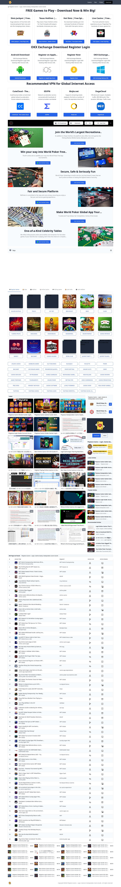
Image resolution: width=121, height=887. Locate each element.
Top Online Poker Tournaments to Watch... (30, 675)
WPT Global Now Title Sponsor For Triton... (30, 623)
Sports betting (69, 369)
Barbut (16, 356)
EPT (20, 667)
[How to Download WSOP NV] (90, 533)
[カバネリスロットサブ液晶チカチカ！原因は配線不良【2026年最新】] (90, 539)
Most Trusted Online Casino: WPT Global (30, 764)
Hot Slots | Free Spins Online (74, 18)
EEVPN (47, 91)
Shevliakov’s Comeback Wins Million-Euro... (30, 801)
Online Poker (99, 545)
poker (20, 601)
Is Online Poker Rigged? (25, 590)
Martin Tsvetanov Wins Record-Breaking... (30, 604)
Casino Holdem (51, 356)
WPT (20, 817)
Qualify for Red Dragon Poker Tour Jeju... (30, 656)
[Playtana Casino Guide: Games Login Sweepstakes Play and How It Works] (90, 463)
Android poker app (24, 840)
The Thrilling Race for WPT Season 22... (29, 567)
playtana (16, 391)
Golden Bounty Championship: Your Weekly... (31, 693)
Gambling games (34, 364)
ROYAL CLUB (69, 356)
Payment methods (33, 385)
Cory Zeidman (22, 582)
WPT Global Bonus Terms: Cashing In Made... (31, 806)
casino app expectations (25, 672)
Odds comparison (87, 380)
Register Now (74, 54)
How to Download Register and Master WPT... (31, 660)
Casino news (87, 385)
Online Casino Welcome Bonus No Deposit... (31, 595)
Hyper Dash (22, 775)
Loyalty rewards (69, 385)
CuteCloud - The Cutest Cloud (20, 91)
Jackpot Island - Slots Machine (106, 356)
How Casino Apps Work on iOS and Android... (31, 811)
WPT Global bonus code (25, 639)
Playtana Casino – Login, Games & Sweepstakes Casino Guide (84, 883)
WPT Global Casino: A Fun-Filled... (28, 759)
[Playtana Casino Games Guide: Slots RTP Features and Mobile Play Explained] (90, 480)
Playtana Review (111, 486)
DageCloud (100, 91)
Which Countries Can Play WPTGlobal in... (30, 820)
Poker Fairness (106, 545)
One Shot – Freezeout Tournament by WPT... (31, 768)
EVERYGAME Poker (24, 751)
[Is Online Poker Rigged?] (90, 544)
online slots (22, 611)
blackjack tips (22, 629)
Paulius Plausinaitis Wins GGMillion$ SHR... (30, 599)
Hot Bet (51, 311)
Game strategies (16, 380)
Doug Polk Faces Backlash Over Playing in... (30, 698)
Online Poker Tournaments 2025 (103, 551)
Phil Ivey (21, 648)
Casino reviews (105, 374)
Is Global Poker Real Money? (26, 731)
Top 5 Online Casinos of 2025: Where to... (30, 585)
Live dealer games (33, 369)
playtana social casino (88, 391)
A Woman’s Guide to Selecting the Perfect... (31, 707)
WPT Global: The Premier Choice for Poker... (30, 679)
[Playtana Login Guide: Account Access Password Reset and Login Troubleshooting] (90, 468)
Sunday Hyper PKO (24, 742)
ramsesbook (52, 334)
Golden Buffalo (16, 311)
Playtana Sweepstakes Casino (102, 475)
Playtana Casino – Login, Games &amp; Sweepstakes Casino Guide (27, 6)
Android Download (20, 54)
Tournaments (33, 380)
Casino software (51, 385)
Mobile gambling (51, 374)
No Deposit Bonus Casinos (26, 784)
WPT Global (22, 573)
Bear (87, 311)
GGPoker (21, 704)
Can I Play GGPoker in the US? (27, 703)
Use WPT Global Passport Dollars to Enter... (30, 712)
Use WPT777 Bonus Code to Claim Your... (30, 637)
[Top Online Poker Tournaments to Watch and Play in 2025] (90, 550)
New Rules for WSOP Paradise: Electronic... (30, 717)
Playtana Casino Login (108, 469)
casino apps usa (23, 812)
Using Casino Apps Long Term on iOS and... (31, 670)
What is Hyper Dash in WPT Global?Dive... (30, 773)
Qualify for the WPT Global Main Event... (30, 792)
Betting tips (69, 380)
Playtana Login (98, 469)
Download (108, 2)
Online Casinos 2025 (24, 587)
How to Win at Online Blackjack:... (28, 628)
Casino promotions (105, 380)
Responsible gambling (70, 374)
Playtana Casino (104, 464)
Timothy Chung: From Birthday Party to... (30, 829)
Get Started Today (78, 143)
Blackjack (69, 364)
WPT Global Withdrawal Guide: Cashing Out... (31, 632)
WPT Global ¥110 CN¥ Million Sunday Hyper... (31, 618)
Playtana (97, 464)
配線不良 (109, 540)
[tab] (14, 289)
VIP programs (34, 374)
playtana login (51, 391)
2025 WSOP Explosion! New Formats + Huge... (31, 576)
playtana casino (34, 391)
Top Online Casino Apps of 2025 (27, 642)
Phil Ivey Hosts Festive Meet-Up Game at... (30, 646)
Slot (95, 2)
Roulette (87, 364)
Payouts (102, 528)
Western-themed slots (25, 826)
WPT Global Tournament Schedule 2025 (29, 736)
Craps (105, 369)
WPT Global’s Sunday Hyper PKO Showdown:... (31, 740)
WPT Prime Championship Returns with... (30, 815)
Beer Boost (69, 311)
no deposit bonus (23, 686)
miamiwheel (69, 334)
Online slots (87, 369)
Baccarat (34, 356)
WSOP (97, 534)
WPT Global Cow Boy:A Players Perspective (30, 825)
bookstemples (87, 334)
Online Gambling (108, 528)
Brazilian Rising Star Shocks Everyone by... (30, 665)
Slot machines (51, 364)
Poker (101, 2)
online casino (22, 597)
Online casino (16, 364)
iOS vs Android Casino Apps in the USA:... (30, 787)
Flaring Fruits (16, 334)
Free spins (16, 385)
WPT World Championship (26, 564)
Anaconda (34, 334)
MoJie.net (74, 91)
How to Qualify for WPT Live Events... (29, 726)
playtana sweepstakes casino (70, 391)
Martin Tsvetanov (23, 606)
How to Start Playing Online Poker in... (29, 778)
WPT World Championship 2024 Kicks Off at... (31, 562)
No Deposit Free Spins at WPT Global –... (30, 721)
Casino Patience (105, 334)
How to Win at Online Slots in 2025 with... (30, 609)
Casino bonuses (16, 374)
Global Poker (22, 615)
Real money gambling (105, 385)
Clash (105, 311)
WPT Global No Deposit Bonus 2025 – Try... (30, 754)
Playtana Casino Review (100, 486)
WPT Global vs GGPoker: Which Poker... (29, 651)
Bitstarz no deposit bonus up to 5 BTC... (29, 684)
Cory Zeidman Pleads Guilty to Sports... (29, 581)
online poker (22, 592)
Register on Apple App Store (47, 54)
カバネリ (98, 540)
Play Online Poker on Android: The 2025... (30, 839)
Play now (110, 446)
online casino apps (24, 643)
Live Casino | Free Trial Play (100, 18)
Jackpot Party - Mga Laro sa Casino (88, 356)
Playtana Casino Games (100, 481)
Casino (89, 2)
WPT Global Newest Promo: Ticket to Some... (31, 571)
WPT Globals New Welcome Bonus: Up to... (30, 745)
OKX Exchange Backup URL (101, 54)
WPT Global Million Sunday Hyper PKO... (30, 797)
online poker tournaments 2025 (27, 676)
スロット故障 (104, 540)
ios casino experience (25, 789)
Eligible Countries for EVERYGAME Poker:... (30, 750)
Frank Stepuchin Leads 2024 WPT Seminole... (31, 689)
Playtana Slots (111, 481)
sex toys (21, 709)
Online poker (51, 380)
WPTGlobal (22, 822)
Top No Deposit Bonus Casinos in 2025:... (30, 782)
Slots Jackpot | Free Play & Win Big (20, 18)
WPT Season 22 (23, 568)
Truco (34, 311)
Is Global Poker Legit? (24, 614)
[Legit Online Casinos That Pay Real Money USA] (90, 527)
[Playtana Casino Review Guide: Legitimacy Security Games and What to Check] (90, 485)
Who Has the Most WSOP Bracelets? (28, 834)
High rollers (87, 374)
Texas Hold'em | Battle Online (47, 18)
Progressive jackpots (51, 369)
